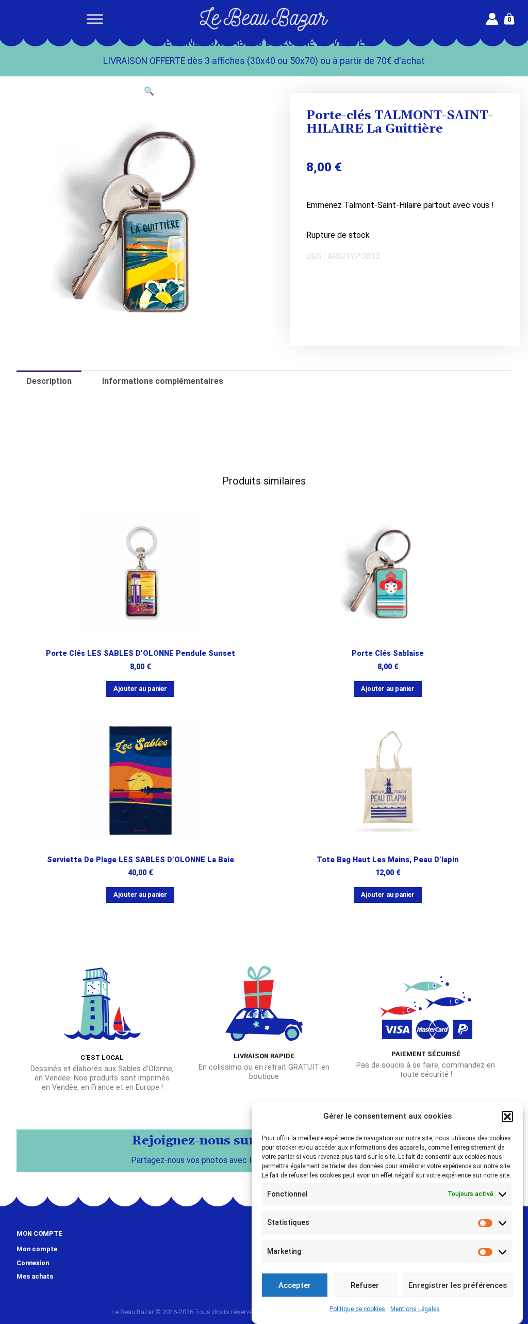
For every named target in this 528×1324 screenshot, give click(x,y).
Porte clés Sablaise (388, 653)
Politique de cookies (357, 1309)
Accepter (294, 1285)
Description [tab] (49, 381)
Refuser (365, 1285)
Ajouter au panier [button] (140, 688)
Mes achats (34, 1276)
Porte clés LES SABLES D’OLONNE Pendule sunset (140, 653)
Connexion (32, 1263)
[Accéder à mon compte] (492, 18)
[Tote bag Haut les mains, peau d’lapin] (388, 780)
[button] (507, 1116)
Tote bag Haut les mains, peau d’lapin (388, 859)
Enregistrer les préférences (457, 1285)
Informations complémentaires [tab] (162, 381)
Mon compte (36, 1249)
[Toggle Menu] (95, 19)
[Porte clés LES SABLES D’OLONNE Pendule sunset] (140, 574)
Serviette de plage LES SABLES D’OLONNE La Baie (140, 859)
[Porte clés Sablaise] (388, 574)
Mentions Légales (415, 1309)
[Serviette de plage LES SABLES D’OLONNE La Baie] (140, 780)
